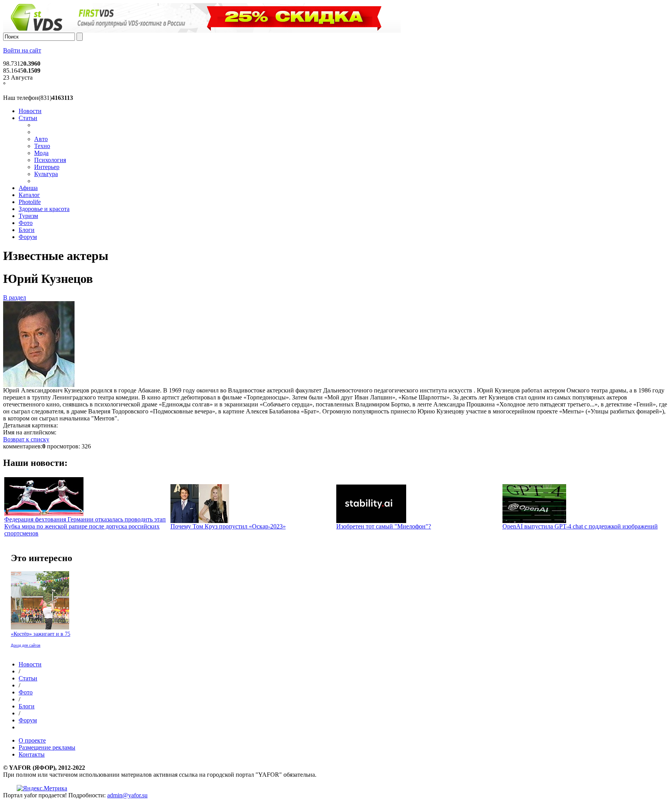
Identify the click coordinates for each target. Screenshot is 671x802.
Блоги (27, 230)
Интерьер (46, 167)
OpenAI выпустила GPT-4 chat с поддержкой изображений (580, 526)
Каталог (29, 195)
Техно (42, 146)
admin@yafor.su (127, 795)
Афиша (28, 188)
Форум (28, 237)
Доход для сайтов (25, 645)
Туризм (28, 216)
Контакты (32, 754)
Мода (41, 153)
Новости (30, 111)
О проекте (32, 740)
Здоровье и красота (44, 209)
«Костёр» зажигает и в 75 (40, 634)
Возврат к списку (26, 439)
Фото (26, 223)
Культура (46, 174)
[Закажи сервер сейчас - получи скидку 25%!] (202, 30)
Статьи (28, 118)
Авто (41, 139)
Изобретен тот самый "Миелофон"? (383, 526)
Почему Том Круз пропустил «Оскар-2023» (228, 526)
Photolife (30, 202)
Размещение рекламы (47, 747)
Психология (50, 160)
